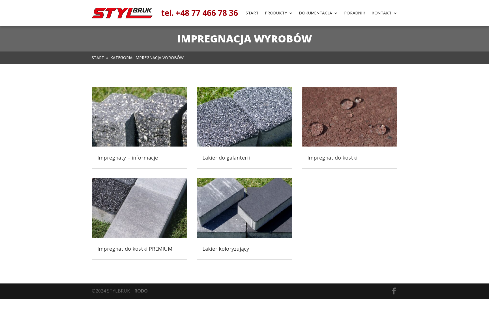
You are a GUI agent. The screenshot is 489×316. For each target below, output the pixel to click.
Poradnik (354, 13)
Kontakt (382, 13)
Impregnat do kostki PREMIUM (134, 248)
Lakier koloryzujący (225, 248)
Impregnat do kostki (332, 157)
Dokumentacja (315, 13)
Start (252, 13)
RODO (141, 291)
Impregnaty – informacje (127, 157)
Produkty (276, 13)
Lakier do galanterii (226, 157)
